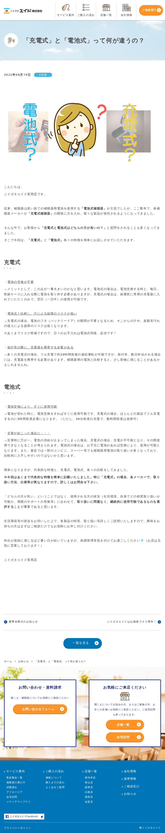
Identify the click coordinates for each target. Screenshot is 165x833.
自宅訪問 (123, 737)
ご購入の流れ (54, 771)
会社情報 (130, 771)
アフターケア (14, 792)
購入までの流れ (55, 782)
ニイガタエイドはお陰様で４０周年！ (132, 621)
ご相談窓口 (132, 786)
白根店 (89, 792)
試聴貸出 (11, 787)
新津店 (89, 787)
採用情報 (130, 778)
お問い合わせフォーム (38, 709)
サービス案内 (15, 771)
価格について (54, 777)
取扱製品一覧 (14, 777)
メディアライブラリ (18, 801)
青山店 (89, 782)
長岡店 (89, 797)
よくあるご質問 (55, 787)
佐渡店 (89, 801)
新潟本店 (90, 777)
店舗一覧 (123, 724)
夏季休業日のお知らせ (23, 621)
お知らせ (130, 794)
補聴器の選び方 (16, 782)
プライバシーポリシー (17, 828)
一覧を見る (80, 643)
